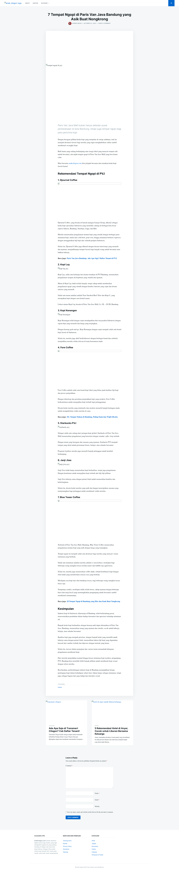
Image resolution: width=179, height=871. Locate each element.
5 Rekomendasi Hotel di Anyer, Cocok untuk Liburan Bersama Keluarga (111, 731)
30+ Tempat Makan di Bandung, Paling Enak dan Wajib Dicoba (92, 417)
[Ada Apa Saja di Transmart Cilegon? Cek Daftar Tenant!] (66, 711)
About (27, 3)
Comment (69, 766)
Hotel (97, 725)
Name (97, 793)
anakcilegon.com (75, 163)
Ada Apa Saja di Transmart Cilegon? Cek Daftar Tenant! (64, 729)
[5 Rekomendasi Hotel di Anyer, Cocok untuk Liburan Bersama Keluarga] (112, 711)
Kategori (44, 3)
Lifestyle (94, 852)
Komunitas (95, 846)
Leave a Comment (104, 23)
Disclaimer (66, 849)
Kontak (35, 3)
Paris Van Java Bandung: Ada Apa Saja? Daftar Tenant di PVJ (92, 258)
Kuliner (60, 687)
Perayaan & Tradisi (97, 855)
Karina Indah (77, 23)
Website (97, 806)
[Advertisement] (89, 45)
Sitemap (65, 852)
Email (97, 800)
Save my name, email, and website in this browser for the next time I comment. (90, 812)
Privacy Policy (67, 846)
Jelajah (52, 725)
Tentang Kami (67, 840)
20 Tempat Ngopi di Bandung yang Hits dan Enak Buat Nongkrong (93, 601)
